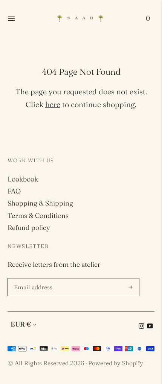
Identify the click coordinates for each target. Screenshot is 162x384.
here (52, 104)
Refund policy (29, 227)
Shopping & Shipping (40, 203)
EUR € (21, 324)
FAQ (14, 191)
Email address (34, 279)
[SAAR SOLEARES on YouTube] (150, 326)
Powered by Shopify (115, 363)
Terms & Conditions (38, 215)
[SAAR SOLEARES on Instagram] (141, 326)
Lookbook (23, 179)
